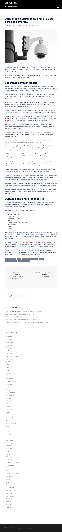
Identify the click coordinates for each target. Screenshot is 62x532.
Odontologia (9, 457)
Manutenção (9, 440)
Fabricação (9, 404)
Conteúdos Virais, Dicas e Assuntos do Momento (20, 314)
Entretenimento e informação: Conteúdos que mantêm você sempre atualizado (28, 317)
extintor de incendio (11, 260)
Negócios (8, 451)
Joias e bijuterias (11, 423)
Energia (8, 387)
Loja (7, 437)
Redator (9, 25)
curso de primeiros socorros (30, 258)
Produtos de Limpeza (12, 473)
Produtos (8, 471)
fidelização (9, 409)
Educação (9, 376)
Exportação (9, 401)
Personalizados (10, 465)
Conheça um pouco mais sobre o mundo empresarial (43, 274)
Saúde (8, 482)
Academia (9, 336)
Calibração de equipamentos (14, 348)
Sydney (29, 528)
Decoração (9, 367)
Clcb (19, 258)
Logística (8, 434)
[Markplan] (11, 4)
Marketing (9, 443)
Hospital (8, 412)
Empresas (9, 384)
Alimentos (9, 339)
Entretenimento (10, 392)
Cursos (8, 364)
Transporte (9, 504)
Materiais (8, 445)
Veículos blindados (11, 510)
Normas (8, 454)
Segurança (32, 25)
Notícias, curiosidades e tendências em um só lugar (21, 319)
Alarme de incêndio (24, 175)
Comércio (9, 353)
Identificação (9, 415)
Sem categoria (10, 487)
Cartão (8, 350)
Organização (9, 459)
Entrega (8, 390)
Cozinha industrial (11, 362)
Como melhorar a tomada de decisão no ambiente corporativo (24, 311)
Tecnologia (9, 493)
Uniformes (9, 507)
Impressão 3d (10, 418)
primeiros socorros (24, 260)
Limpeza (8, 429)
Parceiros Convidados (12, 462)
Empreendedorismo (11, 381)
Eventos (8, 398)
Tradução (8, 501)
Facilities (8, 406)
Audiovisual (9, 342)
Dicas (7, 370)
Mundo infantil (10, 448)
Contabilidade (10, 359)
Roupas (8, 479)
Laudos (8, 426)
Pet (7, 468)
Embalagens (9, 378)
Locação (8, 432)
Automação (9, 345)
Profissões (9, 476)
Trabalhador (9, 499)
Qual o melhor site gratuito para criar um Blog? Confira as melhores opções (27, 322)
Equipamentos (10, 395)
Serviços (38, 25)
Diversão (8, 373)
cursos (41, 258)
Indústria (8, 420)
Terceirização (10, 496)
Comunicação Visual (12, 356)
